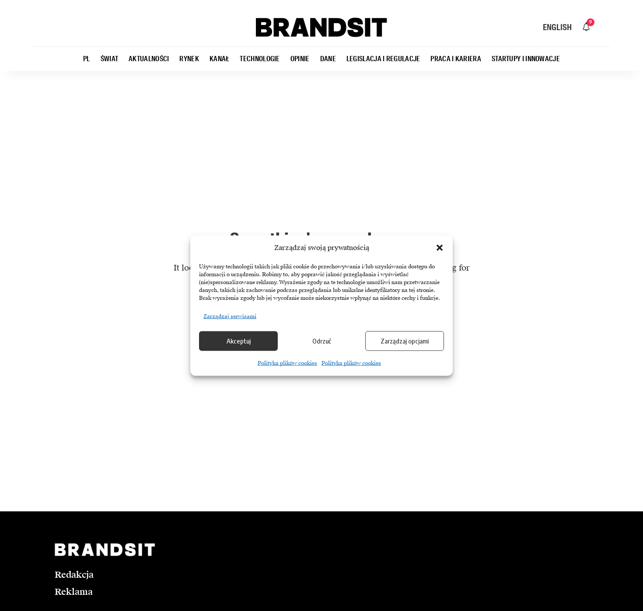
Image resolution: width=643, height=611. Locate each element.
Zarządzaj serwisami (229, 315)
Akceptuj (239, 341)
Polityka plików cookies (287, 362)
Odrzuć (321, 341)
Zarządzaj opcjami (405, 341)
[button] (439, 247)
